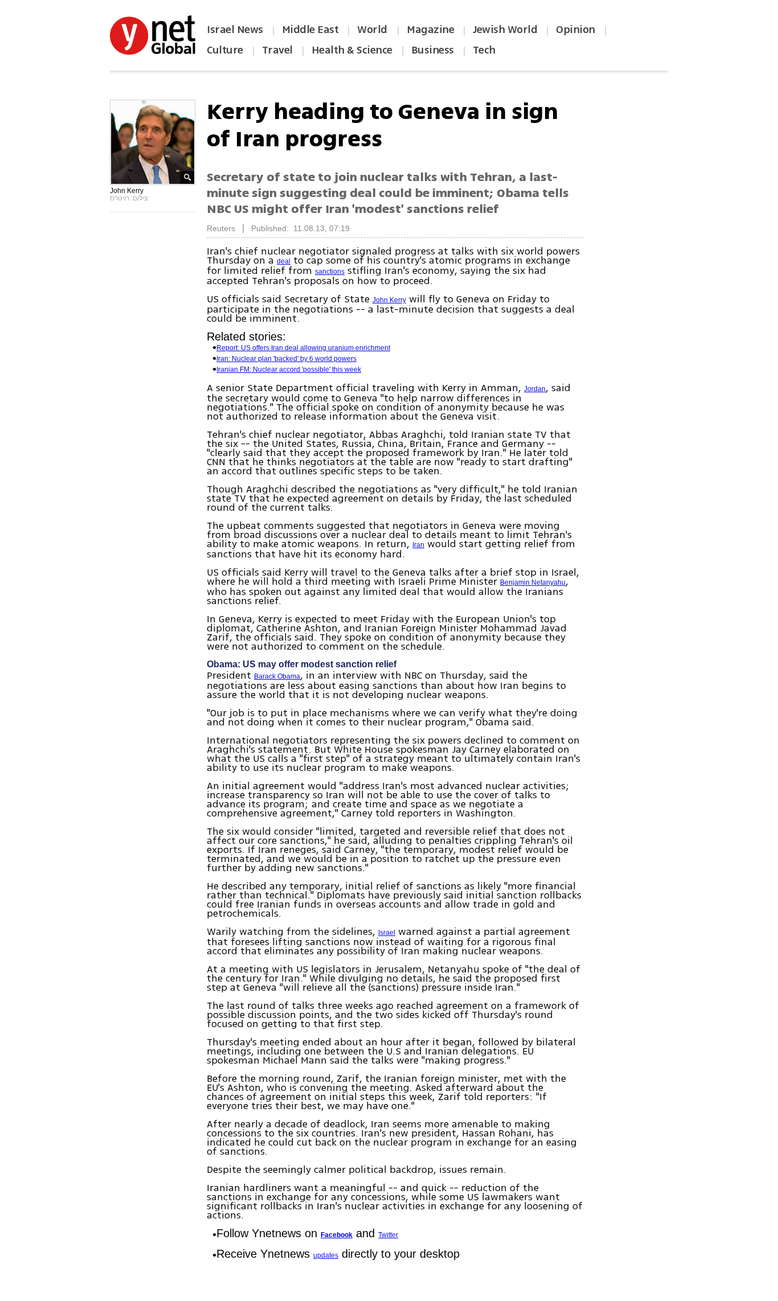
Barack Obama (277, 676)
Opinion (575, 30)
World (373, 30)
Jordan (535, 389)
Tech (484, 50)
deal (283, 261)
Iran (418, 545)
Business (432, 50)
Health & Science (352, 50)
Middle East (310, 30)
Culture (225, 50)
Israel (386, 933)
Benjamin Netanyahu (533, 582)
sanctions (330, 272)
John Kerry (389, 300)
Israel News (235, 30)
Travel (277, 50)
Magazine (430, 30)
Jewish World (505, 30)
